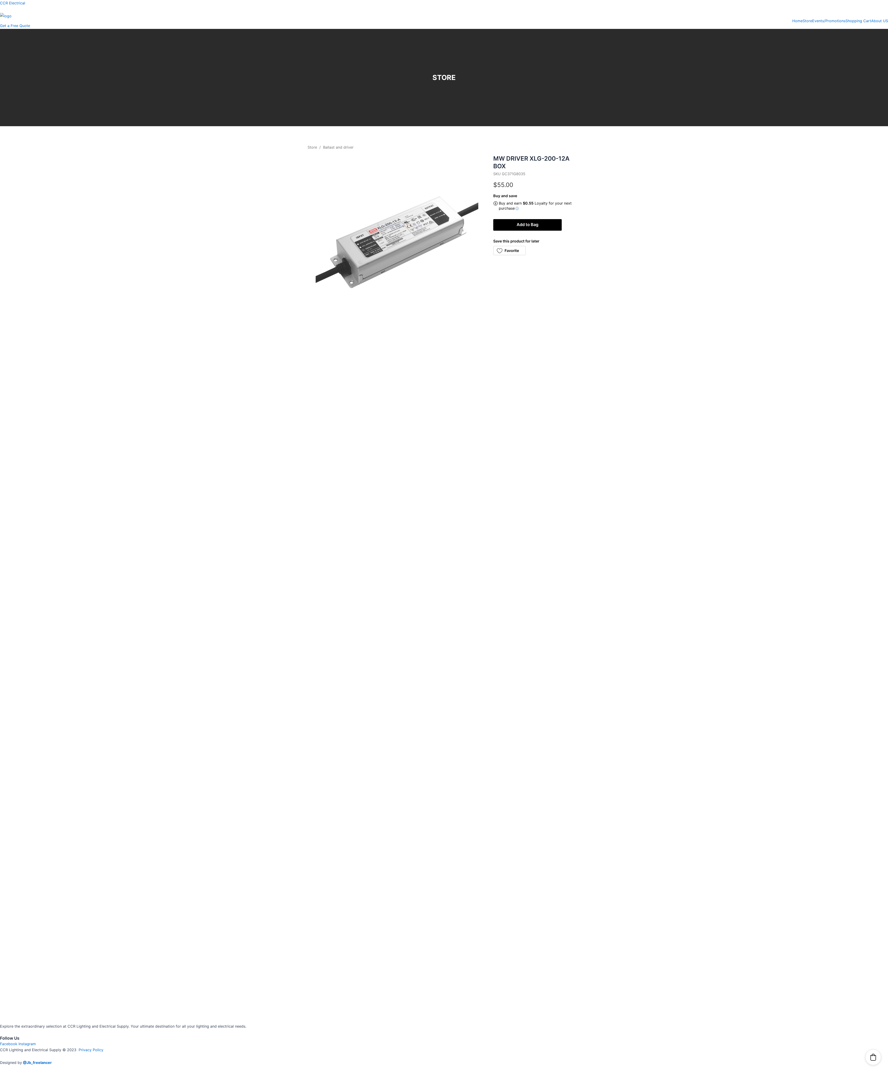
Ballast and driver (338, 147)
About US (879, 21)
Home (797, 21)
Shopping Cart (858, 21)
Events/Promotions (828, 21)
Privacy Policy (91, 1049)
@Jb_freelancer (37, 1062)
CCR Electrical (12, 3)
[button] (509, 250)
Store (807, 21)
